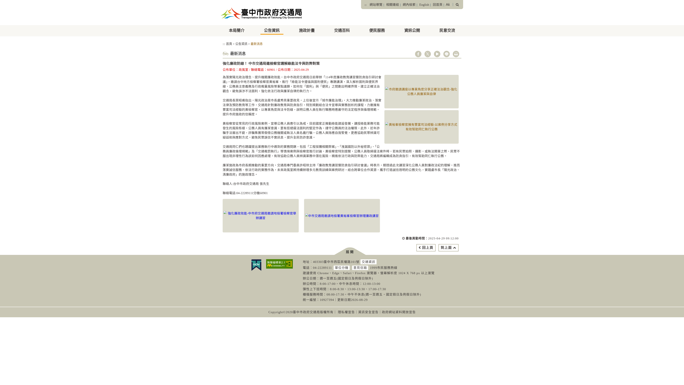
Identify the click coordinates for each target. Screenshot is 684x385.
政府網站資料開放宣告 (399, 312)
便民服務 (377, 30)
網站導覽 (376, 4)
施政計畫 (307, 30)
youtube (437, 54)
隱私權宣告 (346, 312)
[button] (350, 251)
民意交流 (447, 30)
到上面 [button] (446, 248)
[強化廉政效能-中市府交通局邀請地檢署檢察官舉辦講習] (261, 215)
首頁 (229, 44)
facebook (418, 54)
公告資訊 (272, 30)
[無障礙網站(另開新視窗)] (279, 264)
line (446, 54)
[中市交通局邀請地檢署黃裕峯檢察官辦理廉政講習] (342, 215)
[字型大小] (447, 4)
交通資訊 (368, 262)
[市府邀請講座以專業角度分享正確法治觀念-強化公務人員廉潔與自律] (421, 91)
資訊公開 (412, 30)
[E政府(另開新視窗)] (256, 265)
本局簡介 (237, 30)
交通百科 (342, 30)
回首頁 (437, 4)
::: (365, 4)
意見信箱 (360, 268)
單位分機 (341, 268)
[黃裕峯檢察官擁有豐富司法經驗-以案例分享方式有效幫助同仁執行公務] (421, 127)
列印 (456, 54)
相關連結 (392, 4)
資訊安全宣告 (368, 312)
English (424, 4)
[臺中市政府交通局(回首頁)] (261, 13)
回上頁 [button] (427, 248)
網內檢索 (409, 4)
